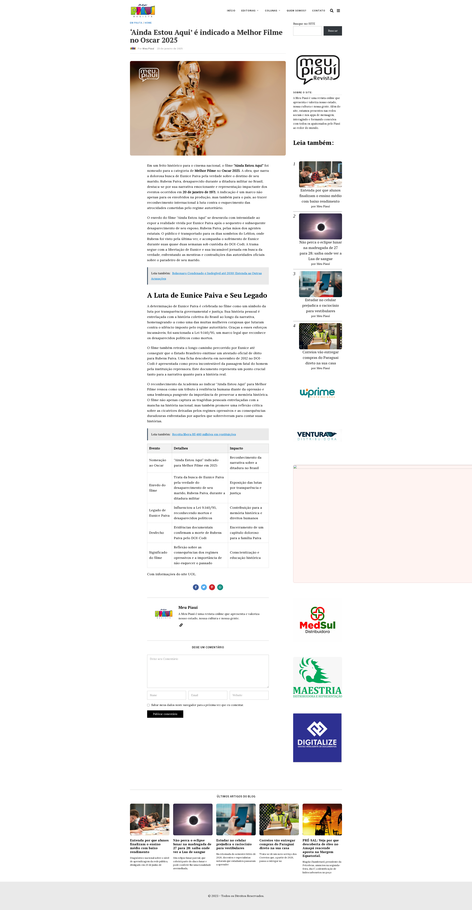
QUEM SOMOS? (296, 11)
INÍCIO (231, 11)
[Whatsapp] (220, 587)
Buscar (333, 30)
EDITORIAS (248, 11)
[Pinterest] (212, 587)
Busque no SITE (304, 23)
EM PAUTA (136, 23)
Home (148, 23)
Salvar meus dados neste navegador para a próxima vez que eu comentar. (197, 705)
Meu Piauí (148, 49)
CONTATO (318, 11)
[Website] (181, 625)
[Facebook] (196, 587)
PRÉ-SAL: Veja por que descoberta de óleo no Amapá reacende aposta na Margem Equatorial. (321, 848)
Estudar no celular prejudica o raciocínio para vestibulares (320, 305)
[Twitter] (204, 587)
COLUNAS (271, 11)
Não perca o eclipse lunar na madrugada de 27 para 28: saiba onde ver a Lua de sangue (192, 846)
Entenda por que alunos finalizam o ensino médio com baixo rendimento (320, 196)
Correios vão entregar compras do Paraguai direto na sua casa (321, 357)
